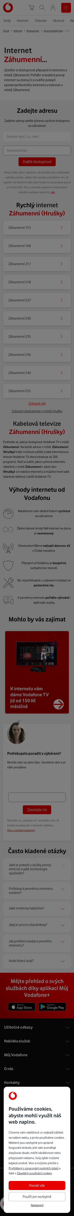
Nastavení (37, 1205)
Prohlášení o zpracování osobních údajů (33, 1168)
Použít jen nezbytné (37, 1197)
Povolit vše (37, 1185)
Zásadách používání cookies (34, 1173)
